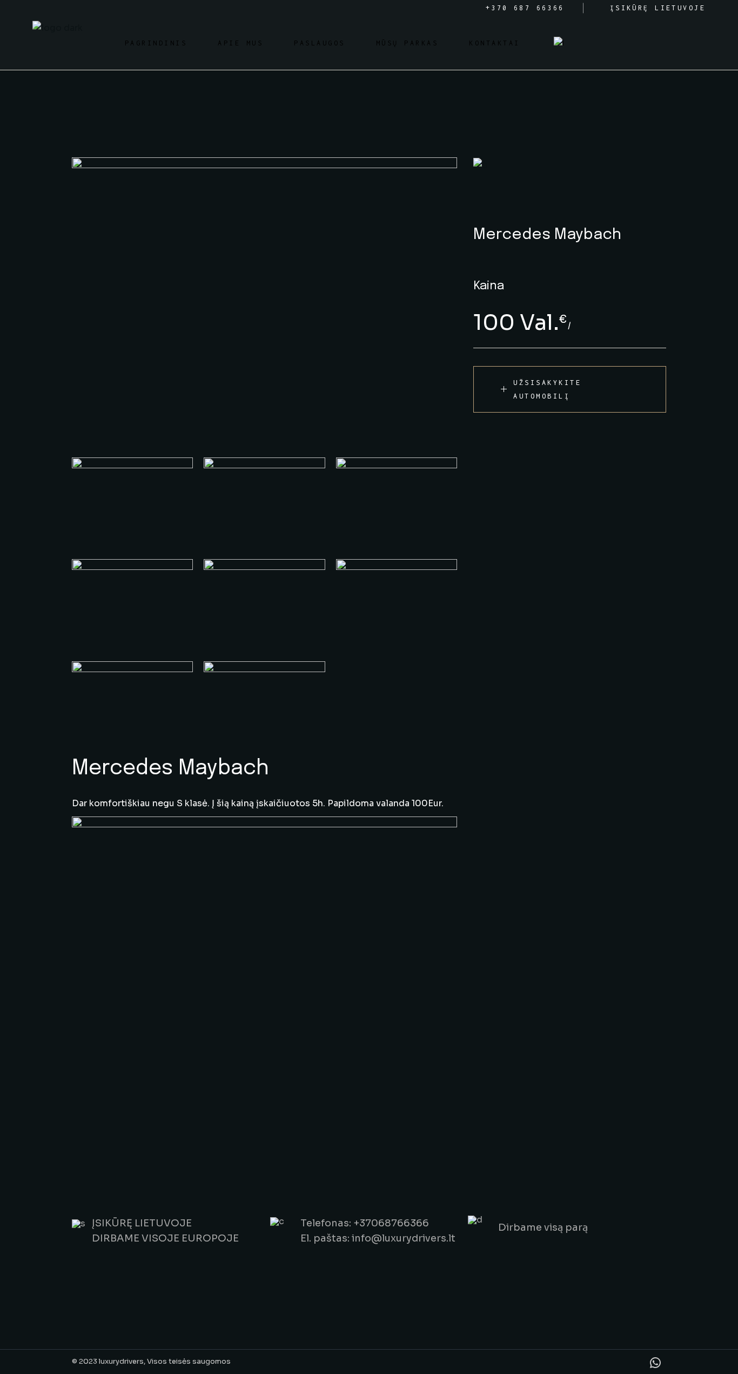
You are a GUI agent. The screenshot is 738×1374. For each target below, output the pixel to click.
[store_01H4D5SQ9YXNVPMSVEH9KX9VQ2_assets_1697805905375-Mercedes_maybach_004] (132, 604)
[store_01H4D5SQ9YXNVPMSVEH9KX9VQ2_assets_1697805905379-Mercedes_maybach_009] (132, 701)
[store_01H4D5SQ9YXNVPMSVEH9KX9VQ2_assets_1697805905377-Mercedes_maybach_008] (264, 701)
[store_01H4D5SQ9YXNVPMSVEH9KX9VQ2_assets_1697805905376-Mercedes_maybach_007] (132, 502)
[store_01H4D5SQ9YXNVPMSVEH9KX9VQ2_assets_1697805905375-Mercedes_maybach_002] (396, 604)
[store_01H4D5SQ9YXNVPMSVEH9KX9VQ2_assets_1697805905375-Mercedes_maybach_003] (264, 302)
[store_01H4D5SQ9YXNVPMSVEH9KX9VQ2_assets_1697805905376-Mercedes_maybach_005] (396, 502)
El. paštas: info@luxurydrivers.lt (377, 1238)
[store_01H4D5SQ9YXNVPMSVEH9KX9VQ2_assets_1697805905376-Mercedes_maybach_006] (264, 502)
